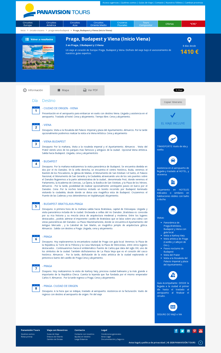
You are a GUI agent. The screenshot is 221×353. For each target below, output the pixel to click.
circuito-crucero (37, 30)
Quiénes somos (129, 2)
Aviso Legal (106, 336)
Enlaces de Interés (55, 336)
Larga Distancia (81, 339)
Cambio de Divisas (55, 339)
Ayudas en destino (82, 336)
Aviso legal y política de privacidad (147, 342)
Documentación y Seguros (112, 339)
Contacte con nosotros (84, 334)
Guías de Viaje (146, 2)
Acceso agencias (111, 2)
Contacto (159, 2)
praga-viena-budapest (59, 30)
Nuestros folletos (174, 2)
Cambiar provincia (194, 2)
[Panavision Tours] (57, 9)
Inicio (23, 30)
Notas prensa (26, 336)
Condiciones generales (111, 334)
